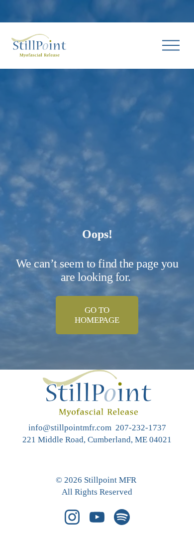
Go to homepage (97, 315)
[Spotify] (122, 517)
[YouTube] (97, 517)
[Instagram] (72, 517)
